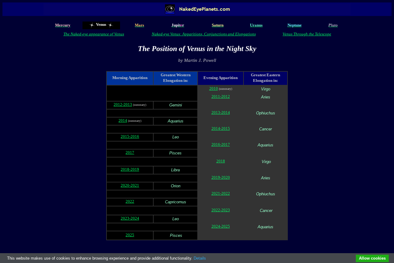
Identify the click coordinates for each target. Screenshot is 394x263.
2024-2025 (220, 226)
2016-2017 (220, 144)
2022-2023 (220, 210)
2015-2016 (130, 136)
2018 (220, 161)
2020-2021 (130, 185)
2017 (130, 152)
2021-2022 (220, 193)
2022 (130, 201)
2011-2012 (220, 96)
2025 (130, 235)
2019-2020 (220, 177)
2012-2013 (123, 104)
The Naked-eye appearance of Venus (93, 34)
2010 (213, 88)
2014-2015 (220, 128)
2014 (123, 120)
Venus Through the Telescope (307, 34)
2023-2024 (130, 218)
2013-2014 (220, 112)
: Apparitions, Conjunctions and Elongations (218, 34)
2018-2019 (130, 169)
